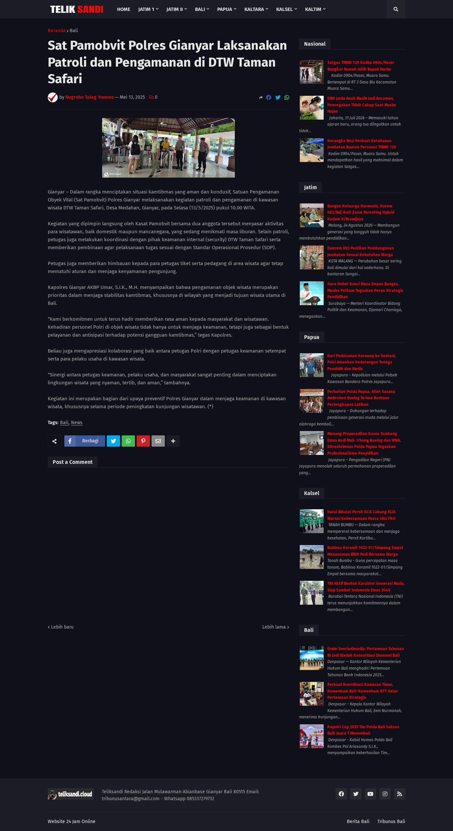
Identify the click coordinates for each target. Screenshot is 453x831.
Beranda (57, 30)
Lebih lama (274, 627)
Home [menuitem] (123, 9)
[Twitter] (278, 97)
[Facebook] (268, 97)
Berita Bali (358, 821)
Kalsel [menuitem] (284, 9)
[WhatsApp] (287, 97)
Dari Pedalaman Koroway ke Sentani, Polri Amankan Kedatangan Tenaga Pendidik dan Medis (361, 362)
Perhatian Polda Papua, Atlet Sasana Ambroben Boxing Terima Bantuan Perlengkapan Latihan (361, 398)
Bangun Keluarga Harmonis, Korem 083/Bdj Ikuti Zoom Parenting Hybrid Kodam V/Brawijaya (360, 212)
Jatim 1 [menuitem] (146, 9)
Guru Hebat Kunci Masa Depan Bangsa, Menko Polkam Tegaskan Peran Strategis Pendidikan (365, 290)
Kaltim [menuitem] (313, 9)
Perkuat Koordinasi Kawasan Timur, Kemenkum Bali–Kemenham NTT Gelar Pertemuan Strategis (362, 691)
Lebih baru (62, 627)
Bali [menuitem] (200, 9)
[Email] (158, 441)
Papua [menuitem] (224, 9)
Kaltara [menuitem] (254, 9)
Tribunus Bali (391, 821)
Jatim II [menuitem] (174, 9)
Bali (74, 30)
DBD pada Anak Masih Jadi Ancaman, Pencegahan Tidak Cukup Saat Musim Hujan (361, 105)
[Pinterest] (143, 441)
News (77, 422)
